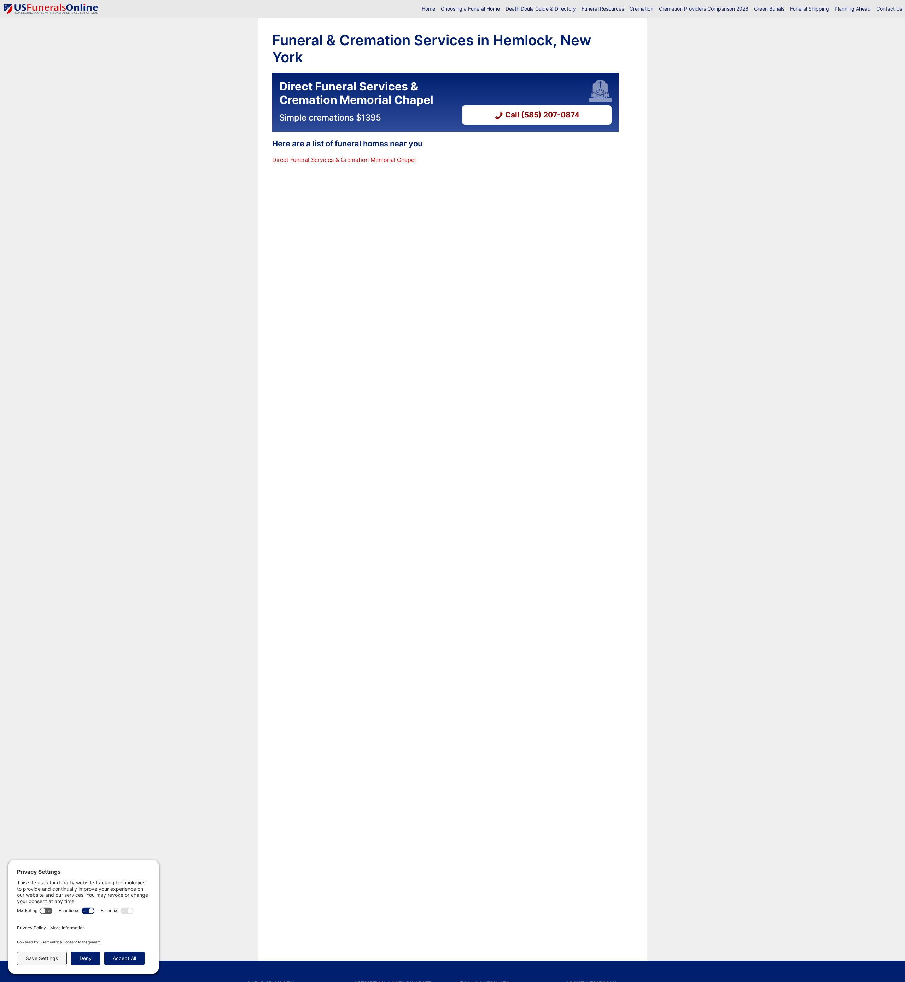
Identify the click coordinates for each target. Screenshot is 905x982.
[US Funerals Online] (51, 9)
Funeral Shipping (809, 9)
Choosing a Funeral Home (470, 9)
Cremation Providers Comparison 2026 (703, 9)
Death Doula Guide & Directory (541, 9)
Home (428, 9)
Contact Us (889, 9)
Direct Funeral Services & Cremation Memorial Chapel (344, 159)
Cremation (641, 9)
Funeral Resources (603, 9)
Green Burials (769, 9)
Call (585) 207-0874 (542, 114)
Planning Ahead (853, 9)
